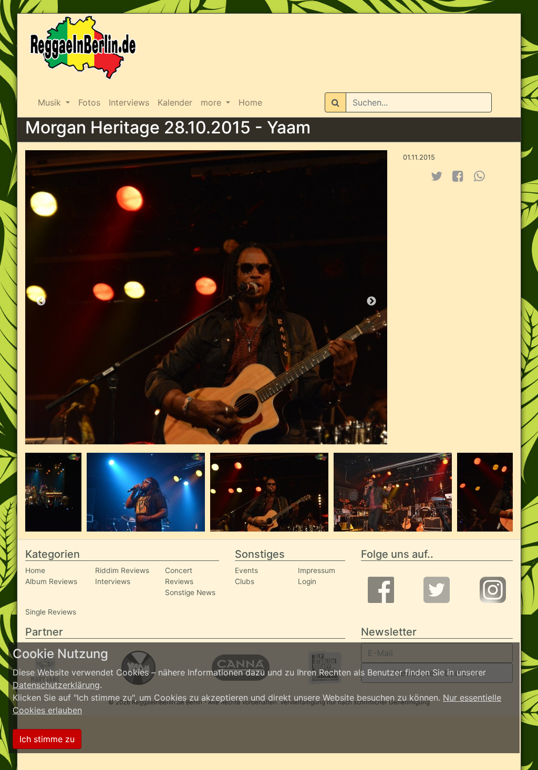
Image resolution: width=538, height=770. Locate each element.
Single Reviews (50, 612)
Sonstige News (190, 592)
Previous (41, 301)
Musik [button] (51, 102)
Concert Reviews (179, 576)
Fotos (89, 102)
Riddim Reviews (122, 570)
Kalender (175, 102)
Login (307, 581)
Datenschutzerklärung (56, 685)
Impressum (316, 570)
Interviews (129, 102)
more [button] (212, 102)
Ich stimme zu (47, 739)
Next (371, 301)
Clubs (244, 581)
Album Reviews (51, 581)
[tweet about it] (436, 176)
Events (246, 570)
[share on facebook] (458, 176)
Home (250, 102)
